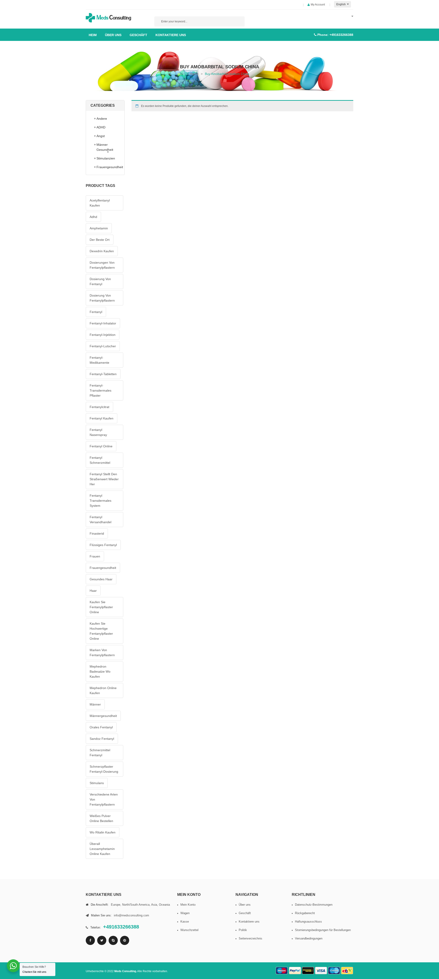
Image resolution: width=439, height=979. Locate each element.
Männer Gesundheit (104, 147)
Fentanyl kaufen (101, 418)
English (341, 4)
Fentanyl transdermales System (100, 500)
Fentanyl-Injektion (102, 335)
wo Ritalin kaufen (102, 832)
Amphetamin (99, 228)
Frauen (95, 556)
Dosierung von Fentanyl (100, 281)
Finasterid (97, 533)
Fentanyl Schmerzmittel (100, 460)
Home (194, 74)
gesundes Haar (101, 579)
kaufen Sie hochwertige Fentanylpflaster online (101, 631)
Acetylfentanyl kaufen (100, 203)
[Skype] (113, 940)
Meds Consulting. (125, 971)
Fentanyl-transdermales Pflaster (100, 390)
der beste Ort (100, 239)
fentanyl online (101, 446)
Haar (93, 590)
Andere (101, 118)
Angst (100, 136)
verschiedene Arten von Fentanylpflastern (104, 799)
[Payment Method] (282, 970)
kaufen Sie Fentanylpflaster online (101, 607)
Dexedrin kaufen (102, 251)
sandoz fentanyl (102, 738)
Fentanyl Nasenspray (98, 432)
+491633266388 (341, 35)
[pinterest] (124, 940)
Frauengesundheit (108, 167)
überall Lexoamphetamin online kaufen (102, 849)
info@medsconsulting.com (131, 915)
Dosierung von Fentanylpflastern (102, 298)
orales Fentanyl (101, 727)
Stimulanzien (105, 158)
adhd (93, 217)
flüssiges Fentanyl (103, 545)
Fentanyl (96, 312)
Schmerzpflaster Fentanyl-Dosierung (104, 769)
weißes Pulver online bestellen (101, 818)
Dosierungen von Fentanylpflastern (102, 265)
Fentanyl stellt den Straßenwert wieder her (104, 479)
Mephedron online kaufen (103, 690)
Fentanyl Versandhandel (100, 519)
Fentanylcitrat (99, 407)
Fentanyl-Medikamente (99, 360)
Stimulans (97, 783)
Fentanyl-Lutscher (103, 346)
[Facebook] (90, 940)
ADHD (100, 127)
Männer (95, 704)
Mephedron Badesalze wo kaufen (100, 671)
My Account (318, 4)
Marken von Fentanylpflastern (102, 652)
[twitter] (101, 940)
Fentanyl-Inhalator (103, 323)
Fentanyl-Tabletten (103, 374)
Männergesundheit (103, 716)
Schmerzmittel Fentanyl (100, 752)
